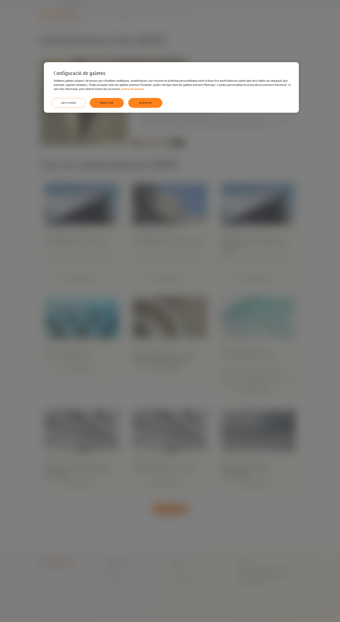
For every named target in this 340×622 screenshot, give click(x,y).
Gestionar (68, 103)
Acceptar (145, 103)
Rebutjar (106, 103)
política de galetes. (133, 89)
